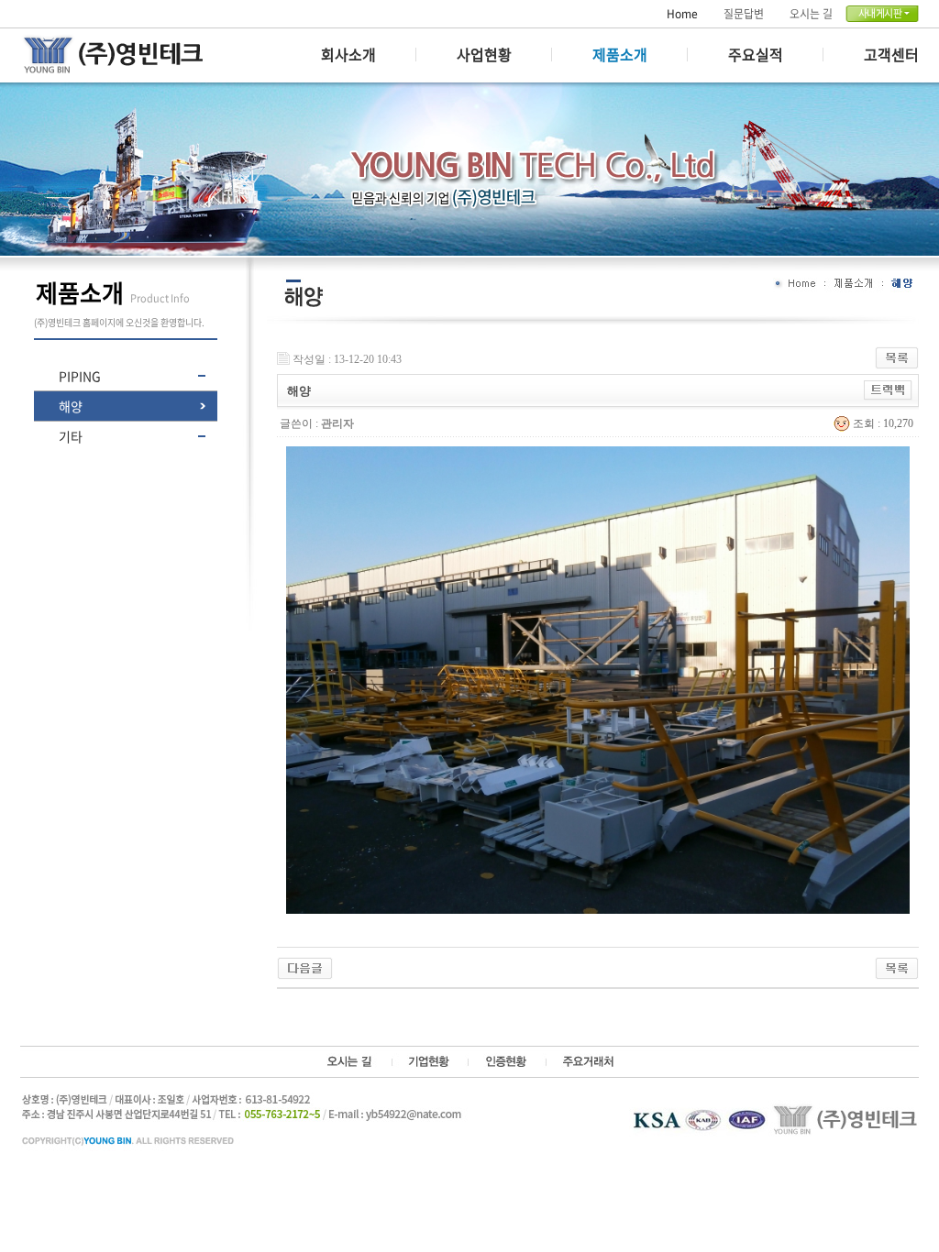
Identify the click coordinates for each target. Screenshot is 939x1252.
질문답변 (744, 13)
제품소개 (619, 54)
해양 (71, 406)
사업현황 (484, 54)
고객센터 (891, 54)
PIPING (80, 376)
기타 (71, 436)
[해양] (305, 964)
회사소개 (348, 54)
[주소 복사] (888, 387)
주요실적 (755, 54)
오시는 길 (811, 13)
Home (682, 13)
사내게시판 (880, 13)
